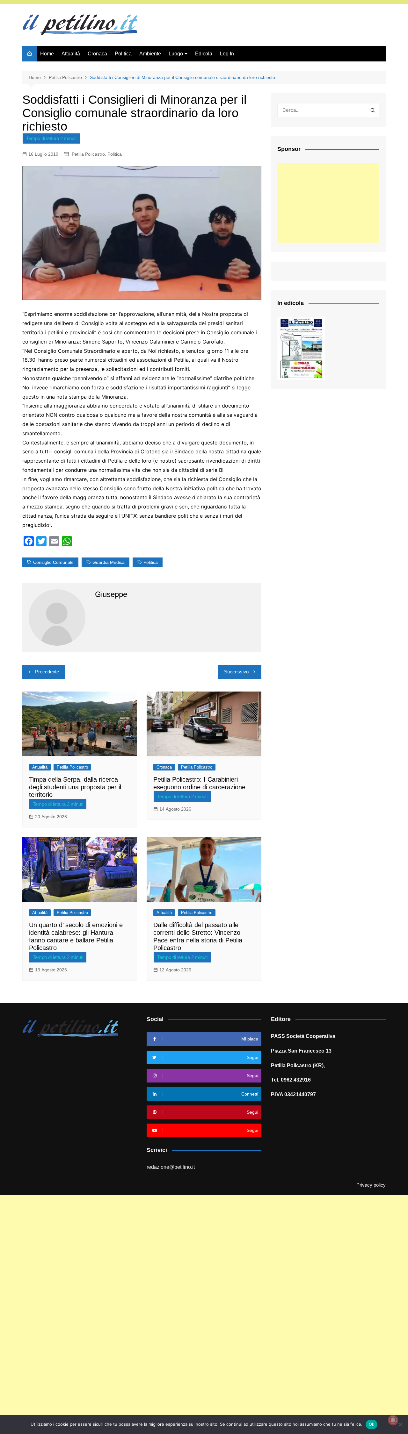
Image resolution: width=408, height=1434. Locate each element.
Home (47, 53)
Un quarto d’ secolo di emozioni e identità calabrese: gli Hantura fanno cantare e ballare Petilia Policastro (76, 936)
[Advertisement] (328, 203)
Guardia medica (108, 562)
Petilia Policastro (88, 154)
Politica (123, 53)
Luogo (176, 53)
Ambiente (150, 53)
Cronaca (97, 53)
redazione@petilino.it (171, 1167)
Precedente (47, 671)
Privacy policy (371, 1185)
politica (150, 562)
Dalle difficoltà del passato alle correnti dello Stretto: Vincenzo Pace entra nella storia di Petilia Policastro (197, 936)
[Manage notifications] (393, 1420)
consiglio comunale (53, 562)
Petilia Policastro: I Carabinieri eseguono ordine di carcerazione (199, 783)
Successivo (236, 671)
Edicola (203, 53)
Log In (227, 53)
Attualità (71, 53)
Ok (372, 1424)
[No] (400, 1424)
